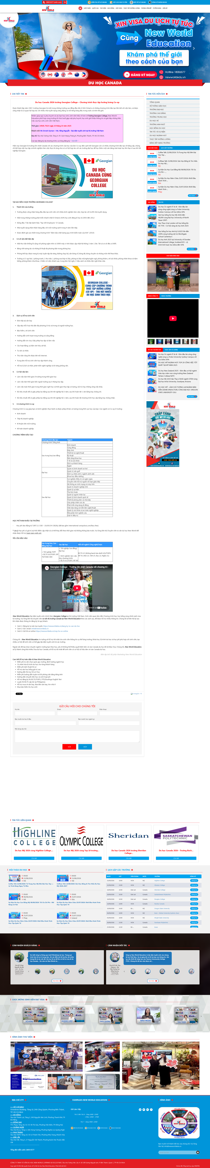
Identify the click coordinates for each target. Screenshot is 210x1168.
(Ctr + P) (137, 693)
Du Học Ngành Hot (158, 135)
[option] (173, 275)
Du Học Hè (154, 120)
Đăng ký (194, 880)
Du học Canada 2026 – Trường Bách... (176, 850)
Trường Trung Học (158, 117)
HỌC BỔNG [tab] (151, 202)
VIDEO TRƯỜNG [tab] (166, 296)
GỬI (69, 747)
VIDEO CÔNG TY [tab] (153, 296)
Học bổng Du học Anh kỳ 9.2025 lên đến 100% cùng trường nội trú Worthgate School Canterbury (173, 234)
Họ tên (17, 709)
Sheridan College (159, 890)
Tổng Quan (155, 102)
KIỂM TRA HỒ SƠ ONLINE (99, 2)
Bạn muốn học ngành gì (86, 719)
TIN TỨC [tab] (160, 202)
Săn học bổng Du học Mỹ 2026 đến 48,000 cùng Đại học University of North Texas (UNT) (173, 217)
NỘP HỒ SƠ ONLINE (139, 2)
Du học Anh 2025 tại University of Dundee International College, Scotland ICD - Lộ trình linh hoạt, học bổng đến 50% (174, 242)
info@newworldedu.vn (172, 1146)
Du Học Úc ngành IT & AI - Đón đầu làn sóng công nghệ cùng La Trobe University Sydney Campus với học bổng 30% (173, 209)
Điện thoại (103, 709)
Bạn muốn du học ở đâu (23, 719)
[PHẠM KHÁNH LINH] (29, 1015)
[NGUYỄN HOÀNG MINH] (181, 1015)
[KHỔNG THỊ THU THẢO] (143, 1015)
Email (59, 709)
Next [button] (104, 971)
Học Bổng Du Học (157, 128)
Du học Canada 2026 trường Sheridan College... (128, 851)
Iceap (156, 927)
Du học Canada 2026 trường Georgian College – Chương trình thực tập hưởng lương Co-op (77, 102)
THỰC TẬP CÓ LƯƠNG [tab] (171, 350)
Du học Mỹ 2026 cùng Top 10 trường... (81, 850)
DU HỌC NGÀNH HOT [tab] (154, 350)
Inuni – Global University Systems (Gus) (166, 913)
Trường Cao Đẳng (158, 113)
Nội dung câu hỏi (20, 729)
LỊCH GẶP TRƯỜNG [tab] (167, 148)
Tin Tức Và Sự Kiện (157, 131)
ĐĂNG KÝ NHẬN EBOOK (159, 2)
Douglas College (159, 899)
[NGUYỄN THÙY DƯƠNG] (67, 1015)
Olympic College (159, 885)
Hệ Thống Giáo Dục (158, 106)
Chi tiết (34, 858)
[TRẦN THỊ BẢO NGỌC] (105, 1015)
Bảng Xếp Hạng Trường (160, 143)
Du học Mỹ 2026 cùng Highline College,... (34, 850)
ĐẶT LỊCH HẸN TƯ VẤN (120, 2)
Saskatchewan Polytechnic (162, 894)
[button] (16, 48)
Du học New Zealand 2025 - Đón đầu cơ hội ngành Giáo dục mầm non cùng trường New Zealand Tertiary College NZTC (177, 373)
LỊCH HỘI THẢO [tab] (153, 148)
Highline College (159, 880)
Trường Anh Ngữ (157, 124)
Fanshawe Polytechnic (161, 922)
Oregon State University (162, 908)
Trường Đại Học (157, 109)
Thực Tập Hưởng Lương (160, 139)
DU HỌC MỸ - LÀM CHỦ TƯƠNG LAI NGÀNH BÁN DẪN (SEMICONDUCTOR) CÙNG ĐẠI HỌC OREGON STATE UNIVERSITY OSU (178, 389)
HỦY (85, 747)
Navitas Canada (159, 904)
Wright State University (161, 918)
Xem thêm (192, 195)
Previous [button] (28, 971)
